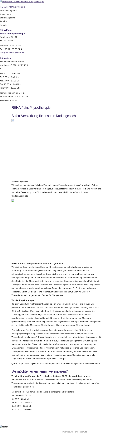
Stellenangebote (7, 18)
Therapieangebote (8, 10)
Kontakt (3, 25)
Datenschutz (81, 432)
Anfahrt (3, 21)
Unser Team (5, 14)
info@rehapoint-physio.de (12, 52)
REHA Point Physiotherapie (12, 7)
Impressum (67, 432)
